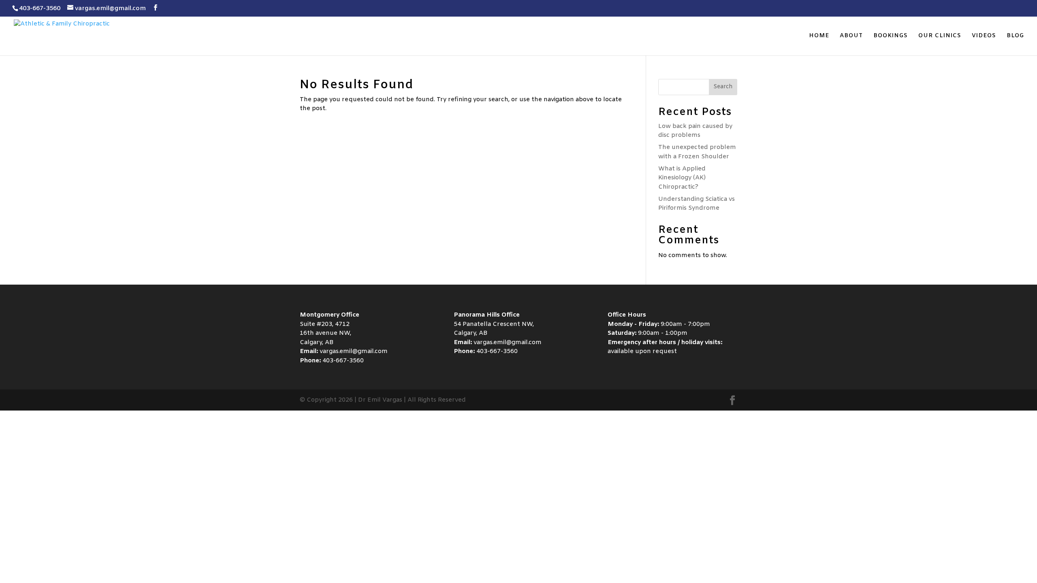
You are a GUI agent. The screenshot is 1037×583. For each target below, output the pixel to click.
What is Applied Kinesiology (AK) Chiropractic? (682, 178)
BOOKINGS (890, 36)
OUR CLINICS (939, 36)
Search (723, 87)
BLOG (1015, 36)
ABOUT (851, 36)
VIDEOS (984, 36)
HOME (819, 36)
